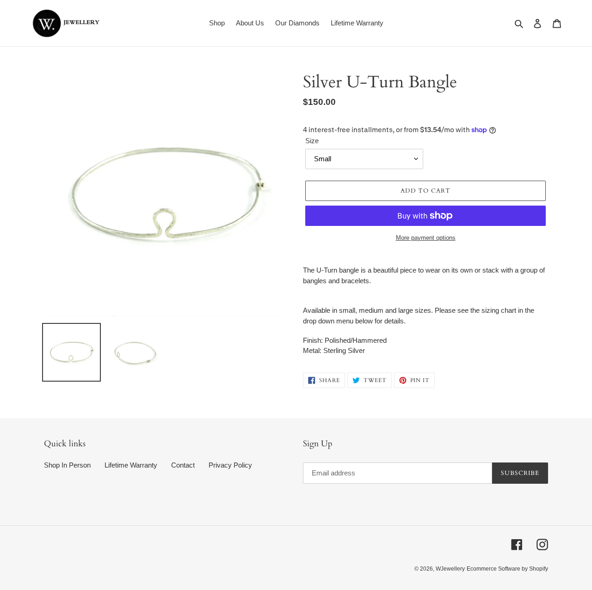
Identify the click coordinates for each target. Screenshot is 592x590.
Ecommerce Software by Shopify (507, 569)
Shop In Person (67, 465)
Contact (183, 465)
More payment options (426, 237)
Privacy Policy (230, 465)
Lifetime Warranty (131, 465)
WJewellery (450, 569)
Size (312, 141)
